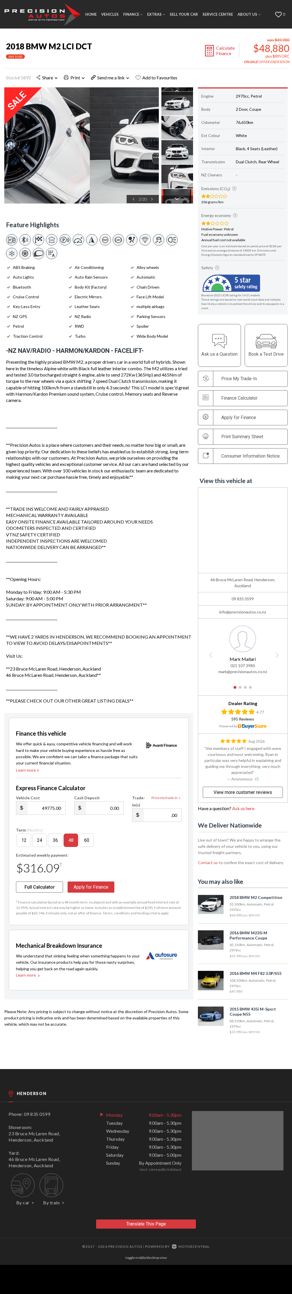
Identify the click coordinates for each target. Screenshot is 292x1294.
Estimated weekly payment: (42, 855)
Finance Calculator (239, 398)
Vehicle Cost (28, 797)
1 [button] (235, 689)
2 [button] (240, 689)
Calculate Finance (225, 50)
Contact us (208, 862)
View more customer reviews (243, 792)
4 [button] (250, 689)
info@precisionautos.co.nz (242, 611)
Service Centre (217, 14)
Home (91, 14)
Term (29, 830)
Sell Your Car (184, 14)
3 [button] (245, 689)
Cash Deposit (87, 797)
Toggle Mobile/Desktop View (146, 1257)
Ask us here (243, 808)
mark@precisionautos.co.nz (242, 671)
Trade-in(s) (138, 801)
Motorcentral (194, 1246)
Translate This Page (146, 1224)
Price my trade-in (164, 798)
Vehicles (110, 14)
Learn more (26, 770)
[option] (81, 145)
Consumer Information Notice (250, 456)
